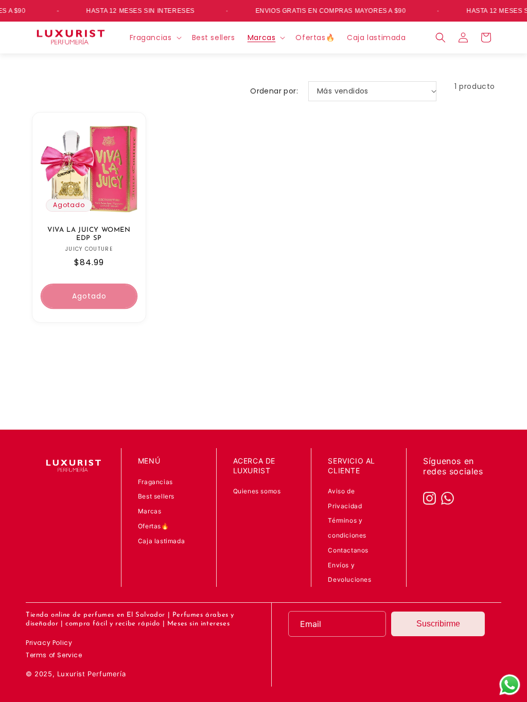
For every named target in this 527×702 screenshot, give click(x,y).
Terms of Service (54, 655)
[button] (155, 37)
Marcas (150, 511)
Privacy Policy (49, 642)
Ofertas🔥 (153, 526)
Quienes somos (257, 491)
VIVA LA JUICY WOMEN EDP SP (88, 234)
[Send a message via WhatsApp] (510, 685)
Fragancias (155, 482)
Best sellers (156, 496)
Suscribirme (438, 623)
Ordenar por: (274, 91)
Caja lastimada (161, 541)
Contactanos (348, 550)
